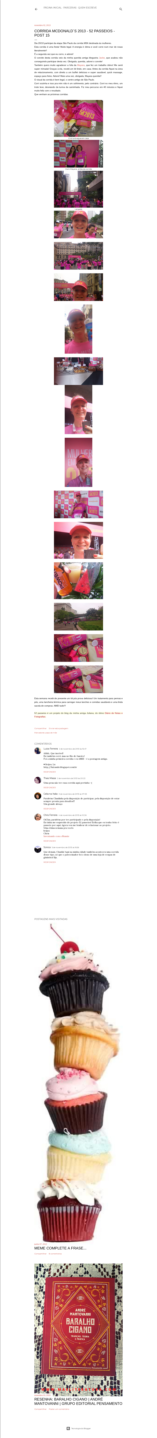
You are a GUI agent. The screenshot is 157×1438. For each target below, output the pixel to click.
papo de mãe (51, 733)
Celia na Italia (50, 793)
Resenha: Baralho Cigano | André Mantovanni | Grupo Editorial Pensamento (78, 1401)
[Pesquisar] (121, 9)
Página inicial (53, 7)
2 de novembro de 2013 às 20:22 (71, 778)
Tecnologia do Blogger (81, 1428)
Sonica (47, 847)
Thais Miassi (50, 778)
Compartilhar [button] (40, 728)
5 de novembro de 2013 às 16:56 (65, 847)
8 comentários (55, 1254)
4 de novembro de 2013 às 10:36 (72, 815)
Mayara (81, 65)
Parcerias (70, 7)
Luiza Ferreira (51, 748)
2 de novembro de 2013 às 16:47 (72, 749)
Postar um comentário (59, 1409)
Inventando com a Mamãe (56, 836)
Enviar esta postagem (58, 728)
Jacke (102, 58)
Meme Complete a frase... (60, 1248)
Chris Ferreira (50, 815)
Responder (50, 772)
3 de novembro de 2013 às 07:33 (73, 794)
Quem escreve (87, 7)
